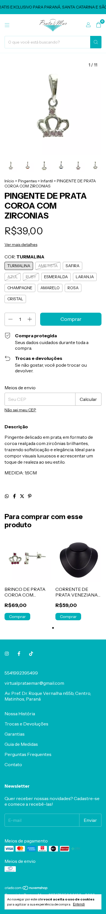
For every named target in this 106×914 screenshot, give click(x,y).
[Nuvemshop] (26, 889)
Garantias (15, 734)
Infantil (47, 180)
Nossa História (20, 713)
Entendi (79, 904)
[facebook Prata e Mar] (19, 653)
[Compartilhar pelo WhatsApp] (7, 496)
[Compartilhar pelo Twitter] (22, 496)
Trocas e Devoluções (26, 724)
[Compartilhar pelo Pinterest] (29, 496)
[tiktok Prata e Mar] (31, 653)
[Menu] (7, 25)
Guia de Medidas (21, 744)
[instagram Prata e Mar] (7, 653)
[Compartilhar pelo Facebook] (15, 496)
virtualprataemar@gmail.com (34, 683)
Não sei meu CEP (20, 409)
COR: (24, 257)
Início (9, 180)
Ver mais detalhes (21, 244)
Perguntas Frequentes (28, 754)
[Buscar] (95, 42)
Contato (13, 764)
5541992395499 (21, 673)
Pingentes (27, 180)
